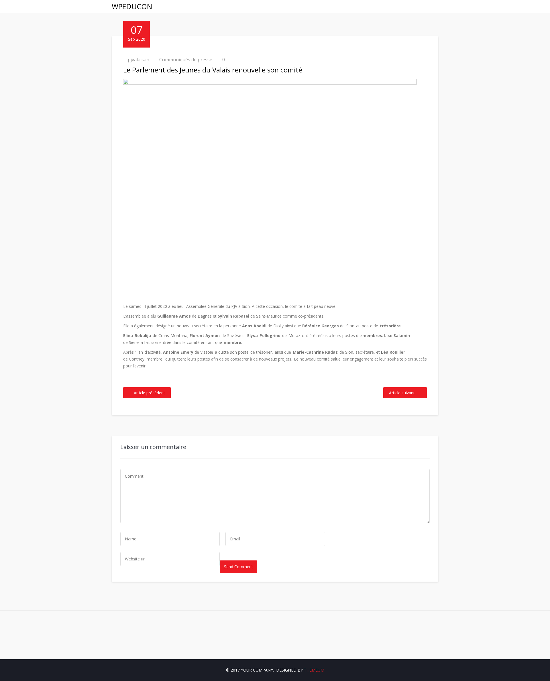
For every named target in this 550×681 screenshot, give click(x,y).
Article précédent (149, 392)
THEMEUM (314, 670)
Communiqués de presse (185, 59)
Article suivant (402, 392)
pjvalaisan (138, 59)
